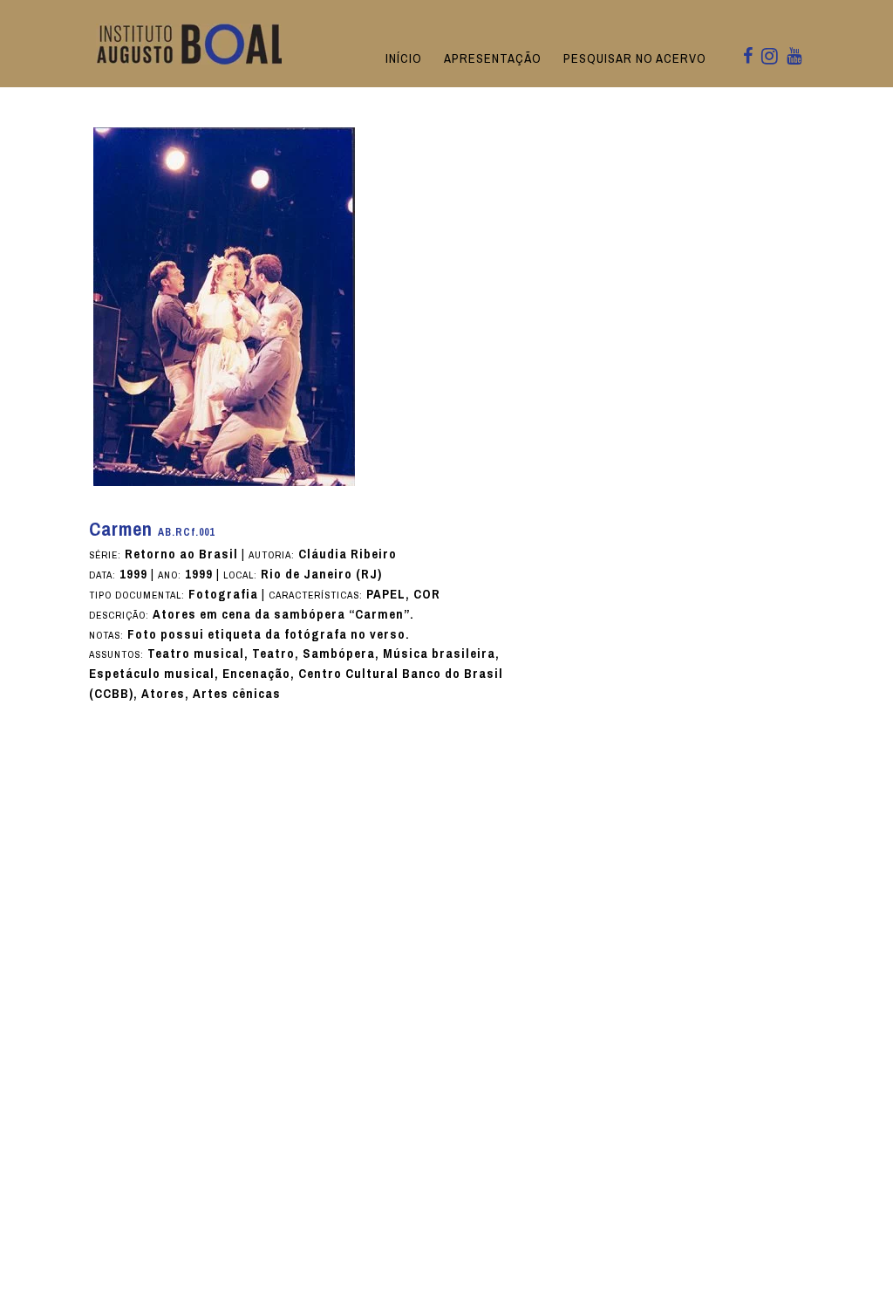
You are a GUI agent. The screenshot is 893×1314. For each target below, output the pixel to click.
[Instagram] (769, 57)
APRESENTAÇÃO (493, 58)
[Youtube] (794, 57)
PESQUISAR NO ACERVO (634, 58)
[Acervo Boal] (192, 43)
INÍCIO (403, 58)
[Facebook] (748, 57)
